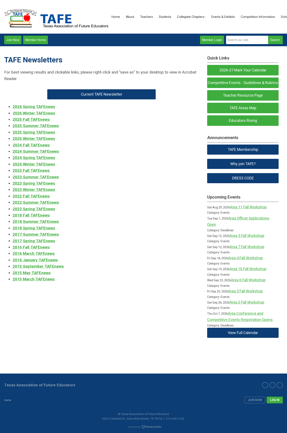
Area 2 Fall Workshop (247, 302)
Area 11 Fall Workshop (248, 207)
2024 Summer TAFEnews (36, 151)
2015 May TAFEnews (32, 272)
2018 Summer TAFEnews (36, 221)
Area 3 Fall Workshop (247, 235)
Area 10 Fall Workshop (248, 269)
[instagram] (280, 385)
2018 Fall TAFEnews (31, 215)
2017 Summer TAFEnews (36, 234)
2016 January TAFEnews (35, 260)
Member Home (35, 40)
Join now (255, 400)
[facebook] (265, 385)
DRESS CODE (243, 178)
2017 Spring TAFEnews (34, 240)
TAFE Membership (243, 149)
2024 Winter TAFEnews (34, 164)
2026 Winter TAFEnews (34, 113)
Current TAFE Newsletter (101, 94)
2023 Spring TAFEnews (34, 183)
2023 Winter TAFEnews (34, 189)
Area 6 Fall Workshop (248, 280)
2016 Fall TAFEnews (31, 247)
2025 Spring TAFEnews (34, 132)
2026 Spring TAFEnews (34, 106)
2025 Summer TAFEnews (36, 125)
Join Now (12, 40)
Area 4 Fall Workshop (245, 258)
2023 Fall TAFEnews (31, 170)
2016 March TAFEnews (34, 253)
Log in (274, 400)
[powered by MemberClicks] (143, 427)
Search (275, 40)
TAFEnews (45, 228)
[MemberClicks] (56, 16)
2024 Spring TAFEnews (34, 157)
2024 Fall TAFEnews (31, 145)
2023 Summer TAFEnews (36, 177)
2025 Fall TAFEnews (31, 119)
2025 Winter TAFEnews (34, 138)
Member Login (212, 40)
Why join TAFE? (243, 164)
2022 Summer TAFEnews (36, 202)
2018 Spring (24, 228)
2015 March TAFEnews (34, 279)
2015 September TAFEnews (38, 266)
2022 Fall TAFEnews (31, 196)
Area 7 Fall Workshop (247, 247)
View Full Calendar (243, 332)
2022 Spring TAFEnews (34, 209)
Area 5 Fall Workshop (245, 291)
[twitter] (272, 385)
